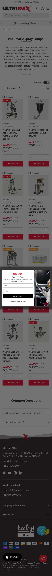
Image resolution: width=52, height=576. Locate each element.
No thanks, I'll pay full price (18, 301)
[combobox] (17, 291)
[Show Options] (31, 291)
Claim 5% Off (18, 296)
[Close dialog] (48, 272)
